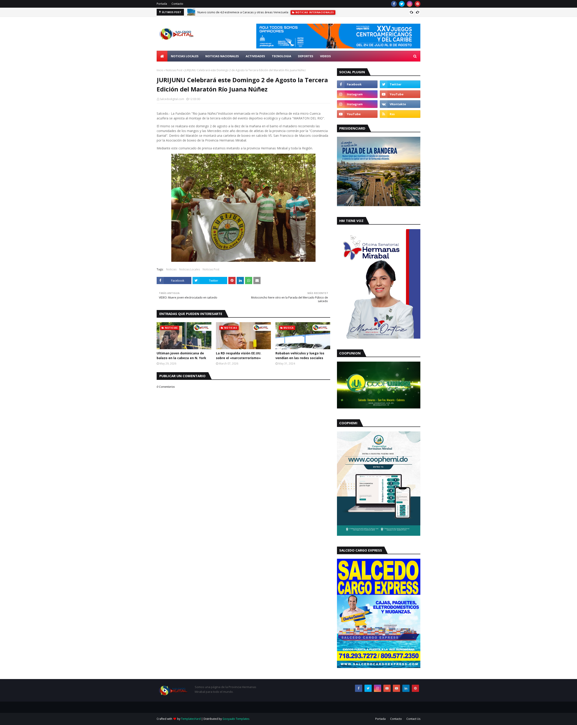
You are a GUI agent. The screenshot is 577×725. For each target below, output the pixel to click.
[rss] (400, 114)
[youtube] (400, 94)
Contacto (177, 4)
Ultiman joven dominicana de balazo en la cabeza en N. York (181, 355)
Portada (162, 4)
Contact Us (413, 719)
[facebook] (394, 4)
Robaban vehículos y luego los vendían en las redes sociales (299, 355)
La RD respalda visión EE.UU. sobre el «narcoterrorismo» (238, 355)
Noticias (171, 269)
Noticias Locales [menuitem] (185, 56)
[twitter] (402, 4)
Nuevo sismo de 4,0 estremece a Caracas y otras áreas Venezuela (242, 12)
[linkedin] (406, 688)
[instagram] (409, 4)
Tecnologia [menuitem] (281, 56)
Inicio (160, 70)
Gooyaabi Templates (235, 719)
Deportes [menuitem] (305, 56)
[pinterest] (417, 4)
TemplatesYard (191, 719)
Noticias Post (174, 70)
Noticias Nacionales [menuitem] (222, 56)
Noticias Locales (189, 269)
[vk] (400, 104)
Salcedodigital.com (172, 99)
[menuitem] (162, 56)
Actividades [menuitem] (255, 56)
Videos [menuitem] (325, 56)
